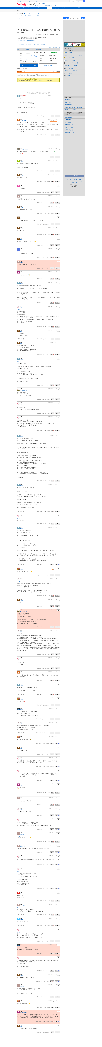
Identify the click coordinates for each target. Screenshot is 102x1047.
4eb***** (21, 175)
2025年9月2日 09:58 (53, 868)
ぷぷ (21, 186)
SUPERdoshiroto (23, 673)
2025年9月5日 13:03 (53, 769)
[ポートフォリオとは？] (24, 13)
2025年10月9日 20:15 (52, 306)
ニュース (44, 8)
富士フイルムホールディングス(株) (73, 107)
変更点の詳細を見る (31, 40)
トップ (18, 8)
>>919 (18, 581)
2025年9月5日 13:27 (53, 757)
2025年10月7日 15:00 (52, 388)
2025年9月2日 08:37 (53, 892)
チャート (23, 49)
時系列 (27, 49)
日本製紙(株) (68, 119)
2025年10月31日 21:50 (52, 95)
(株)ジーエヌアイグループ (71, 65)
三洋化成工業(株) (69, 130)
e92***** (21, 785)
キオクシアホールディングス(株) (73, 55)
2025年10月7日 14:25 (52, 402)
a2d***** (21, 161)
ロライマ (22, 250)
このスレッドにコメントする (29, 65)
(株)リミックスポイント (71, 70)
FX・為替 (33, 8)
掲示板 (49, 8)
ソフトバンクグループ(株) (71, 63)
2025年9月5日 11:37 (53, 808)
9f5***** (21, 919)
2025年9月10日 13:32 (52, 671)
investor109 (22, 262)
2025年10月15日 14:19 (52, 261)
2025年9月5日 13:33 (53, 747)
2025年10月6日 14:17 (52, 484)
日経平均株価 (68, 52)
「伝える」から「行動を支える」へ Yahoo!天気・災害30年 (29, 1)
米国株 (28, 8)
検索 (84, 1)
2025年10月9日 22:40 (52, 282)
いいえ (57, 115)
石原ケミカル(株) (69, 127)
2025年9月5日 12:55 (53, 783)
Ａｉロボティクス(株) (70, 109)
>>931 (18, 661)
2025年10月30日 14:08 (52, 206)
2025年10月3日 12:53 (52, 578)
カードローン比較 (76, 8)
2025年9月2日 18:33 (53, 845)
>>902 (18, 871)
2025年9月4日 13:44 (53, 818)
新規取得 (43, 3)
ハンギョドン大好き (24, 149)
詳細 (18, 49)
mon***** (22, 197)
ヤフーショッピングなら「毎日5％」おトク (49, 5)
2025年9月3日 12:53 (53, 832)
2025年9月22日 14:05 (52, 630)
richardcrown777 (23, 1012)
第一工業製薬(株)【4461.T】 (30, 15)
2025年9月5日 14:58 (53, 722)
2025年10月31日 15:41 (52, 119)
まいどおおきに (23, 390)
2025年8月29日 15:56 (52, 956)
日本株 (23, 8)
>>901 (18, 907)
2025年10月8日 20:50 (52, 342)
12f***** (21, 218)
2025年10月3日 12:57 (52, 567)
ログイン (36, 5)
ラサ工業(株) (68, 122)
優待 (37, 49)
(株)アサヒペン (68, 104)
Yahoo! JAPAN (62, 1)
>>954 (18, 361)
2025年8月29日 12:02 (52, 1000)
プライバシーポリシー (70, 181)
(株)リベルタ (68, 102)
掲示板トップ (19, 10)
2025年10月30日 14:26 (52, 174)
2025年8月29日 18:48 (52, 944)
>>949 (18, 406)
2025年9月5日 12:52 (53, 797)
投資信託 (39, 8)
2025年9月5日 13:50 (53, 736)
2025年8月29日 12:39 (52, 974)
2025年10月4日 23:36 (52, 527)
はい (52, 115)
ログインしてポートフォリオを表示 (34, 13)
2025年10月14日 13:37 (52, 271)
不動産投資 (62, 8)
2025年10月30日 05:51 (52, 238)
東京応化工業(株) (69, 124)
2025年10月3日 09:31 (52, 599)
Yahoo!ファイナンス (71, 179)
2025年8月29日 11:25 (52, 1011)
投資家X (21, 709)
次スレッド (57, 47)
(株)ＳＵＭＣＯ (68, 117)
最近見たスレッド (20, 18)
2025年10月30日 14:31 (52, 160)
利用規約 (72, 182)
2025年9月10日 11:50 (52, 683)
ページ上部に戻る (74, 175)
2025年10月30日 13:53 (52, 227)
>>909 (18, 836)
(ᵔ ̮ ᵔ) (21, 307)
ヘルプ (67, 1)
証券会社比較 (56, 8)
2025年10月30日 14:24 (52, 185)
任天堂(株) (67, 75)
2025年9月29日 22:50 (52, 609)
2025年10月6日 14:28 (52, 435)
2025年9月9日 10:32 (53, 697)
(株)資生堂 (67, 99)
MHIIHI (21, 96)
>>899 (18, 932)
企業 (40, 49)
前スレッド (52, 47)
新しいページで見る (21, 40)
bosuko (21, 569)
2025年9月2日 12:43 (53, 855)
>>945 (18, 518)
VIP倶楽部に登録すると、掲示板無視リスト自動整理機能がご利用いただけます (32, 44)
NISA (69, 8)
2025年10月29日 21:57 (52, 248)
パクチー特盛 (23, 120)
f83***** (21, 893)
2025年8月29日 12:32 (52, 984)
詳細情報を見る (48, 65)
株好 (21, 239)
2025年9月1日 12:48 (53, 928)
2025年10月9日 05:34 (52, 330)
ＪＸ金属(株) (68, 73)
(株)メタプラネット (70, 60)
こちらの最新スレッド (40, 80)
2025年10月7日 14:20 (52, 416)
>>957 (18, 309)
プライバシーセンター (79, 181)
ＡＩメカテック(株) (69, 132)
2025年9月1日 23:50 (53, 918)
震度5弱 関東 (80, 1)
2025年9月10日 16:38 (52, 657)
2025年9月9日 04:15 (53, 708)
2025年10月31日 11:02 (52, 148)
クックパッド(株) (69, 57)
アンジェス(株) (69, 68)
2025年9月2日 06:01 (53, 904)
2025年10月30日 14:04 (52, 216)
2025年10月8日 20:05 (52, 358)
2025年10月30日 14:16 (52, 195)
